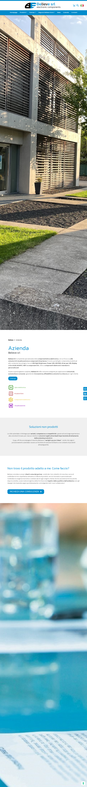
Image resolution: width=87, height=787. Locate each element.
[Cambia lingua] (82, 6)
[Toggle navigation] (78, 5)
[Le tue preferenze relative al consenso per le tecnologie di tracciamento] (83, 783)
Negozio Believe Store (45, 12)
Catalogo (13, 378)
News (59, 12)
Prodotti (23, 12)
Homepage (13, 12)
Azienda (66, 12)
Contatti (74, 12)
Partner (32, 12)
